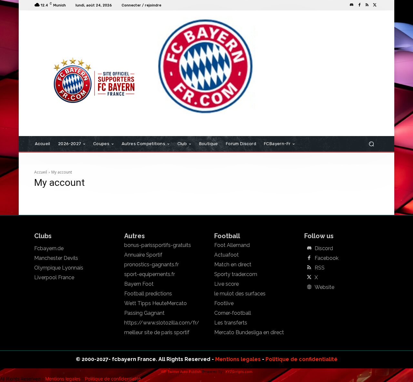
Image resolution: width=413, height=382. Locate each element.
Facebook (326, 258)
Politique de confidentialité (301, 359)
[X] (375, 5)
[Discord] (352, 5)
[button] (371, 144)
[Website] (309, 287)
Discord (324, 248)
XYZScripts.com (238, 371)
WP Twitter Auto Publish (181, 371)
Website (324, 287)
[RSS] (367, 5)
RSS (320, 268)
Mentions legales (238, 359)
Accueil (40, 172)
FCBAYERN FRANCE (69, 36)
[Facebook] (359, 5)
